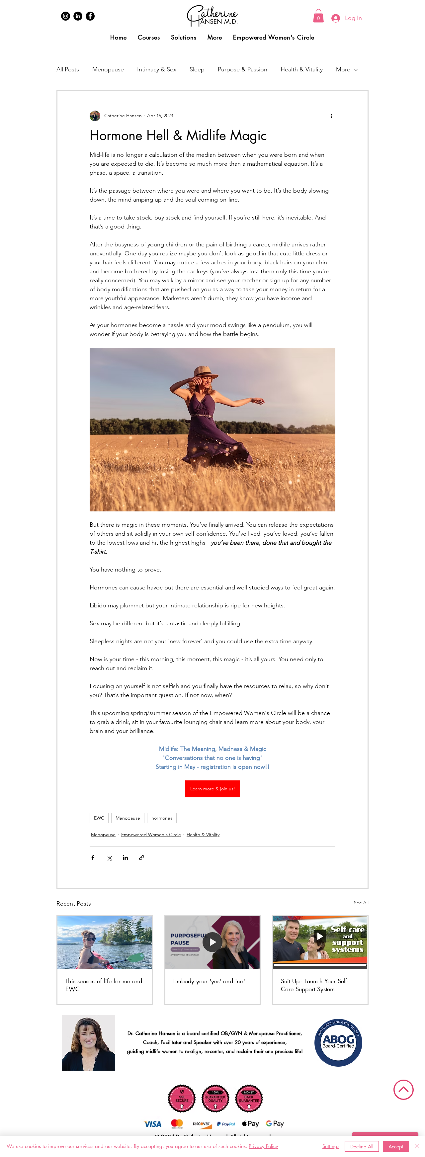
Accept (395, 1146)
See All (361, 903)
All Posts (67, 69)
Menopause (108, 69)
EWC (99, 818)
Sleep (197, 69)
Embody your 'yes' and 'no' (209, 981)
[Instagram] (65, 16)
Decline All (361, 1146)
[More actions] (331, 116)
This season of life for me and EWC (103, 985)
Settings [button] (330, 1146)
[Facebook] (90, 16)
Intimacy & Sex (156, 69)
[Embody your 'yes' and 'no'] (212, 942)
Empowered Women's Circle (151, 835)
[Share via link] (141, 857)
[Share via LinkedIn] (125, 857)
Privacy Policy (263, 1146)
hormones (161, 818)
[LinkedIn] (77, 16)
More (343, 69)
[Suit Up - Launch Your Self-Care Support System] (320, 942)
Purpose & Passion (242, 69)
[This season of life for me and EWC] (104, 942)
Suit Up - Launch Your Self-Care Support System (314, 985)
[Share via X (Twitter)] (109, 857)
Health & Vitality (302, 69)
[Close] (417, 1146)
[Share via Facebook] (93, 857)
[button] (318, 16)
